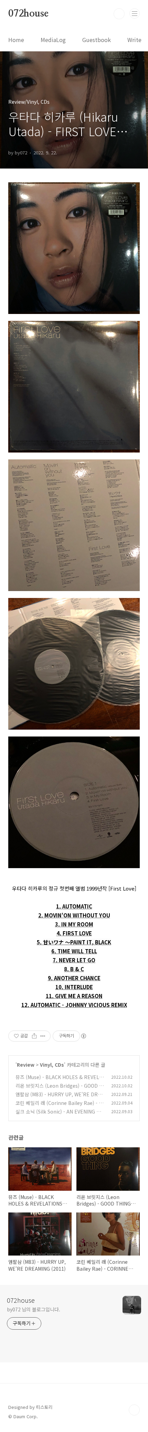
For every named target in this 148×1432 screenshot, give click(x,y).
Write (134, 39)
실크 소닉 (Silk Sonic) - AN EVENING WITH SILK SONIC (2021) (58, 1115)
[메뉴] (134, 13)
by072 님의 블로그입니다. (33, 1309)
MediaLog (53, 39)
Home (16, 39)
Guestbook (96, 39)
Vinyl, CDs (52, 1064)
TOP (134, 1409)
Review (25, 1064)
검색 (119, 14)
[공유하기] (34, 1036)
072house (28, 14)
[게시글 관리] (43, 1036)
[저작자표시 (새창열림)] (83, 1036)
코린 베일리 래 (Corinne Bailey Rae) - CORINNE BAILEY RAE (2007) (58, 1106)
